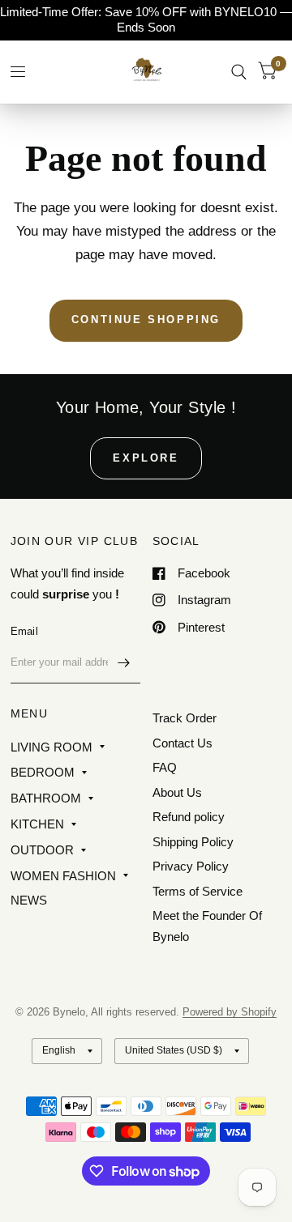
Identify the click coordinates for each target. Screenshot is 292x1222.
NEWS (29, 900)
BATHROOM (46, 798)
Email (24, 631)
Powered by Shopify (229, 1012)
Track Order (184, 718)
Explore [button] (145, 458)
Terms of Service (197, 891)
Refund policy (188, 817)
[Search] (238, 72)
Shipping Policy (193, 842)
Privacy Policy (190, 866)
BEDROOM (43, 772)
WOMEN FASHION (63, 876)
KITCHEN (37, 824)
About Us (177, 792)
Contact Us (182, 743)
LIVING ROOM (51, 747)
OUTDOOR (42, 850)
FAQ (164, 767)
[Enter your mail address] (124, 662)
